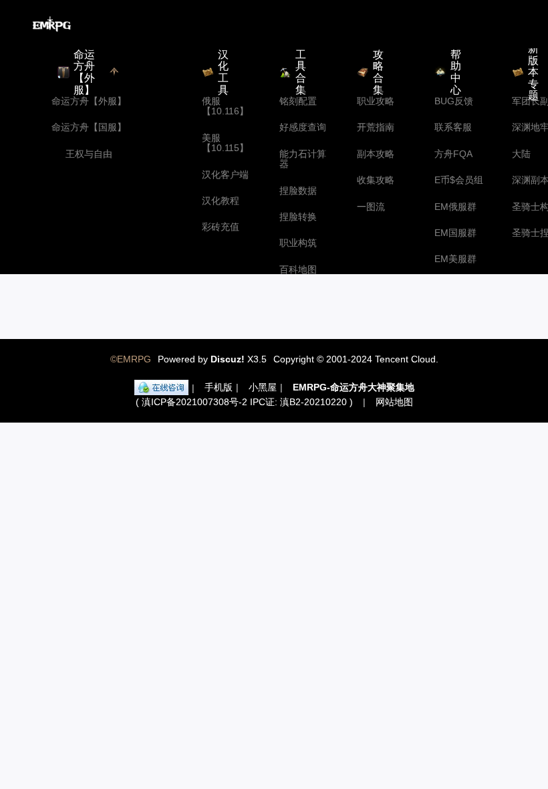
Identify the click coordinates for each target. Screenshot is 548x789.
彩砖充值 (220, 227)
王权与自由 (88, 154)
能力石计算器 (302, 159)
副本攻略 (375, 154)
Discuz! (228, 359)
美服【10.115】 (225, 143)
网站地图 (394, 402)
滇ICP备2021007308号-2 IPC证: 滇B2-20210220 (244, 402)
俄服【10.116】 (225, 106)
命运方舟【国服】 (88, 127)
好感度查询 (302, 127)
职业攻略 (375, 101)
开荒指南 (375, 127)
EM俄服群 (455, 207)
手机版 (218, 387)
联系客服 (453, 127)
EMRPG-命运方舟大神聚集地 (353, 387)
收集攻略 (375, 180)
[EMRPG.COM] (52, 24)
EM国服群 (455, 233)
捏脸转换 (298, 217)
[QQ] (161, 387)
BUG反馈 (453, 101)
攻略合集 (378, 72)
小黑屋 (263, 387)
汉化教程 (220, 201)
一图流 (371, 207)
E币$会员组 (458, 180)
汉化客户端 (225, 175)
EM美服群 (455, 259)
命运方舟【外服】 (88, 101)
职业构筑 (298, 243)
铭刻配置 (298, 101)
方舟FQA (453, 154)
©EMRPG (130, 359)
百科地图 (298, 270)
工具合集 (300, 72)
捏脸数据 (298, 191)
